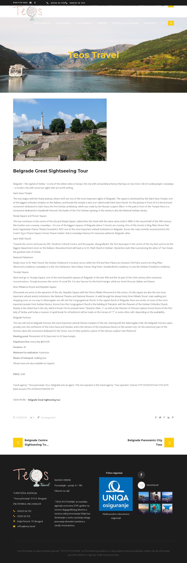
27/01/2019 (21, 417)
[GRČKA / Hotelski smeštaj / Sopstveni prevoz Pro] (167, 497)
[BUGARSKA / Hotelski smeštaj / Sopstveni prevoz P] (143, 497)
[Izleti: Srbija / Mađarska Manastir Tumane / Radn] (155, 497)
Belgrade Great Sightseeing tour (44, 399)
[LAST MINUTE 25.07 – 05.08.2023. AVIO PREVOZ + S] (143, 509)
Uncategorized (48, 417)
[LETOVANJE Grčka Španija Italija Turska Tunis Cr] (155, 509)
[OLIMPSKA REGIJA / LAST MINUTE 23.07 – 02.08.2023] (167, 509)
